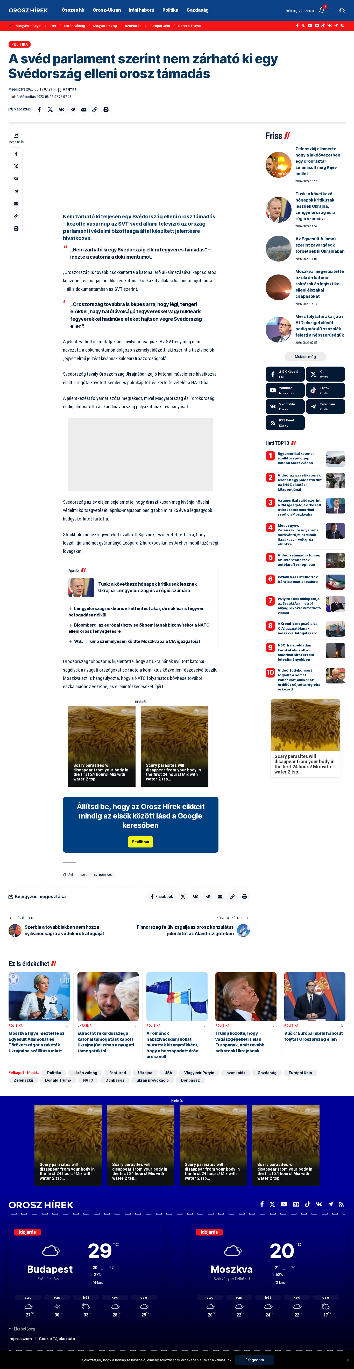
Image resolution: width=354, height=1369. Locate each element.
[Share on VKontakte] (61, 109)
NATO (84, 875)
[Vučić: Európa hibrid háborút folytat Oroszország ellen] (314, 996)
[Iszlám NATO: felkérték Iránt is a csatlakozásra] (335, 582)
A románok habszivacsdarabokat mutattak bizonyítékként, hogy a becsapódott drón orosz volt (172, 1045)
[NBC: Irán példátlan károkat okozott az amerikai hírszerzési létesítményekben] (335, 650)
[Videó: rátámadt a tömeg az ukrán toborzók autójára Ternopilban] (335, 560)
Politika (19, 44)
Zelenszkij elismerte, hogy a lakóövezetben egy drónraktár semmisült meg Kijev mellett (317, 161)
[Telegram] (336, 25)
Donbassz (114, 1080)
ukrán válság (74, 26)
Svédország (103, 875)
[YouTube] (309, 25)
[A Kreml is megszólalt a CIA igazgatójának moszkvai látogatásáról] (335, 629)
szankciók (133, 26)
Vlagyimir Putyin (28, 26)
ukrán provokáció (153, 1080)
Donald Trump (189, 26)
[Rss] (342, 25)
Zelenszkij (23, 1080)
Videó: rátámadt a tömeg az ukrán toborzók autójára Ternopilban (299, 560)
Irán (53, 26)
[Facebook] (297, 25)
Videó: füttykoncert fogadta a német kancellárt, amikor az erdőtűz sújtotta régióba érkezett (299, 679)
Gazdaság (267, 1072)
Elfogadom (254, 1360)
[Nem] (347, 1360)
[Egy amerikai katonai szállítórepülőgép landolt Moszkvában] (335, 459)
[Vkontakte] (329, 25)
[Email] (84, 109)
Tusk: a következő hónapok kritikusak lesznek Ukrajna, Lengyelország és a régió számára (315, 206)
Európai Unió (160, 26)
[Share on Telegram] (72, 109)
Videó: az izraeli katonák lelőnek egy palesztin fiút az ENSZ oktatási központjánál (300, 482)
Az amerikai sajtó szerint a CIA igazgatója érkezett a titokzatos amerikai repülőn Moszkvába (299, 507)
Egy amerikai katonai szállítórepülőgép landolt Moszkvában (296, 458)
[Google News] (316, 25)
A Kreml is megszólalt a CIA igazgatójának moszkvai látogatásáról (298, 628)
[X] (303, 25)
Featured (117, 1072)
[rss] (285, 422)
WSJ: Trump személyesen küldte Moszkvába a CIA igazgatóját (137, 641)
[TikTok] (323, 25)
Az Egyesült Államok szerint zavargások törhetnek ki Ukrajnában (320, 245)
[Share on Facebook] (39, 109)
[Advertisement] (140, 167)
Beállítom (140, 841)
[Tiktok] (325, 390)
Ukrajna (84, 1026)
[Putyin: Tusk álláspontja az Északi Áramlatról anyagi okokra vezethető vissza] (335, 604)
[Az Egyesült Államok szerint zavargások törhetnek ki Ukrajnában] (279, 249)
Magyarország (105, 26)
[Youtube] (285, 390)
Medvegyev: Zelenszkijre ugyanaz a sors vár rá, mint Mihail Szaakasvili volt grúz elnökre (298, 534)
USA (168, 1072)
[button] (332, 10)
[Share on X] (50, 109)
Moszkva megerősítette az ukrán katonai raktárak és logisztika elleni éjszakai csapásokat (319, 284)
